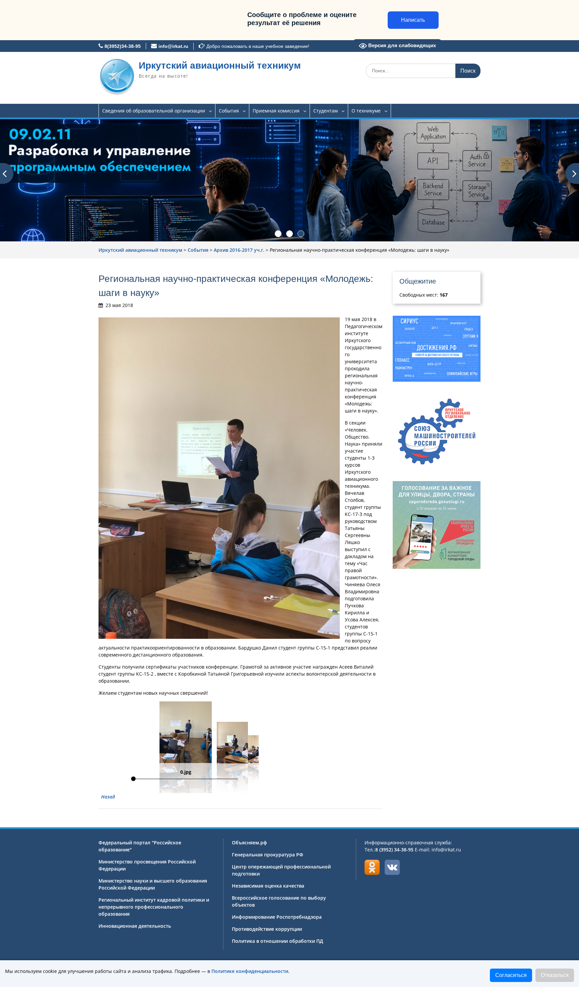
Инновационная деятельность (135, 926)
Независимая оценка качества (268, 886)
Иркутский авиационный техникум (220, 65)
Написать (413, 20)
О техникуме (366, 110)
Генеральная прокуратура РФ (267, 854)
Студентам (325, 110)
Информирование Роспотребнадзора (277, 917)
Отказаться (555, 975)
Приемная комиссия (276, 110)
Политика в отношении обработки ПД (277, 941)
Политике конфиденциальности (249, 971)
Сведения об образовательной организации (153, 110)
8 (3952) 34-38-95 (394, 849)
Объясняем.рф (249, 842)
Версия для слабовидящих (401, 45)
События (229, 110)
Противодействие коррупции (267, 929)
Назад (108, 796)
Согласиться (511, 975)
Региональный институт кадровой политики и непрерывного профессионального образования (154, 907)
